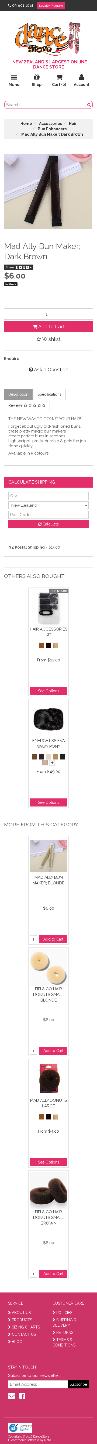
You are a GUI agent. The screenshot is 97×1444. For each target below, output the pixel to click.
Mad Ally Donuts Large (48, 1103)
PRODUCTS (22, 1320)
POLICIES (64, 1312)
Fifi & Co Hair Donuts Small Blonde (48, 994)
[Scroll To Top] (79, 1428)
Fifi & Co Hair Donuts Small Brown (48, 1217)
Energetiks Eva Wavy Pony (48, 743)
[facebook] (22, 1396)
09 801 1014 (22, 5)
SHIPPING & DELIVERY (65, 1322)
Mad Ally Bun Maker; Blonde (48, 880)
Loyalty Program (51, 6)
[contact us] (11, 1396)
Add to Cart (51, 326)
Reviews (16, 405)
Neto (47, 1440)
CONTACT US (24, 1334)
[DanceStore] (48, 37)
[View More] (52, 763)
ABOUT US (21, 1312)
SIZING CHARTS (26, 1327)
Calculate (50, 524)
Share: (11, 267)
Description (18, 394)
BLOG (17, 1341)
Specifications (49, 394)
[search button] (89, 105)
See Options (48, 691)
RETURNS (64, 1332)
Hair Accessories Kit (48, 632)
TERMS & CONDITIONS (64, 1342)
